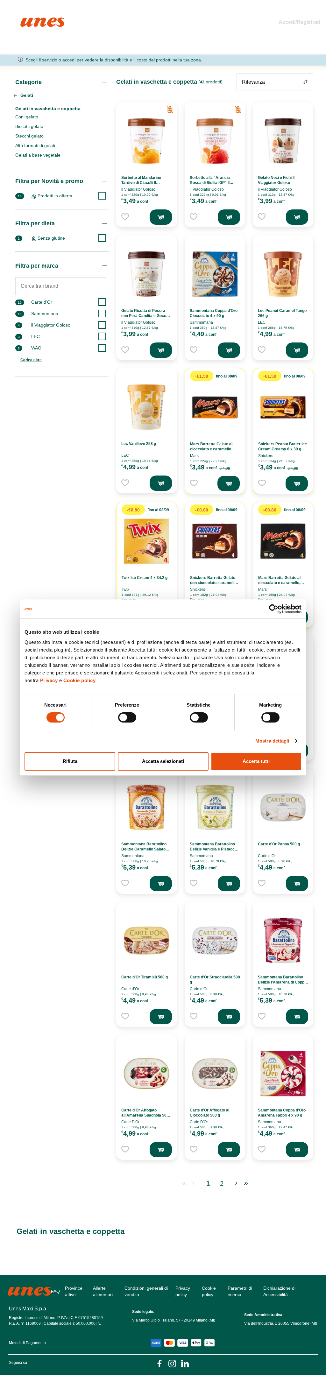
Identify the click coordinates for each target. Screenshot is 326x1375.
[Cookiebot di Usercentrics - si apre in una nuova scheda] (273, 609)
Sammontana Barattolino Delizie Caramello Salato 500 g (144, 849)
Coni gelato (26, 116)
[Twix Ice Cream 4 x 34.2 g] (146, 541)
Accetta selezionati (163, 761)
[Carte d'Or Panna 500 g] (283, 807)
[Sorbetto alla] (215, 141)
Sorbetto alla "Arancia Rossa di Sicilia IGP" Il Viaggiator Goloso (210, 182)
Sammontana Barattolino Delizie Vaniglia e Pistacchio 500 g (215, 849)
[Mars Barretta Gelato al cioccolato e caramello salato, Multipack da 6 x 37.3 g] (215, 407)
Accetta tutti (256, 761)
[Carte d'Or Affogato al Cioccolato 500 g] (215, 1073)
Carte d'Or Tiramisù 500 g (144, 977)
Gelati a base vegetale (37, 155)
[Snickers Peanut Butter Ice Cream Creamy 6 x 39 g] (283, 407)
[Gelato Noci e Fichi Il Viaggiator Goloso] (283, 141)
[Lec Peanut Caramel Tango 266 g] (283, 274)
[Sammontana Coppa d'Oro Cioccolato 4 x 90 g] (215, 274)
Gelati (26, 95)
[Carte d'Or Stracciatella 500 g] (215, 940)
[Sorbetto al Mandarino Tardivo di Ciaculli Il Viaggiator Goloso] (146, 141)
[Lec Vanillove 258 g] (146, 407)
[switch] (127, 717)
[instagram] (172, 1363)
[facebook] (159, 1363)
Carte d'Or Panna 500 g (279, 844)
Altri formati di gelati (35, 145)
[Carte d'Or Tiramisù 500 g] (146, 940)
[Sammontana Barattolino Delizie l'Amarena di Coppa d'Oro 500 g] (283, 940)
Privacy (49, 680)
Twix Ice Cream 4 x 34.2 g (144, 577)
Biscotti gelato (29, 126)
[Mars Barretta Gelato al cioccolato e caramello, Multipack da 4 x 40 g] (283, 541)
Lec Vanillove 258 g (138, 443)
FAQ (55, 1291)
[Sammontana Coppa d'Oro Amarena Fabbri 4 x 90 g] (283, 1073)
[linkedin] (185, 1363)
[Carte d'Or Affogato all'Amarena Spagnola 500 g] (146, 1073)
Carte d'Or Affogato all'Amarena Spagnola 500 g (145, 1115)
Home (27, 20)
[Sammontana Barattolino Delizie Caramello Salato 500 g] (146, 807)
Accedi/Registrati (299, 22)
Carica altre (31, 360)
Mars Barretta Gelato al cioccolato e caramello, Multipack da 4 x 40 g (279, 582)
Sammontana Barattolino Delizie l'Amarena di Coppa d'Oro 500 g (282, 982)
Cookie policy (79, 680)
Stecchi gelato (29, 135)
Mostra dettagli (272, 741)
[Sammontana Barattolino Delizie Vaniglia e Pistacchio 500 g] (215, 807)
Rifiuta (70, 761)
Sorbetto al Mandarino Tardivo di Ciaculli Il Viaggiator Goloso (141, 182)
